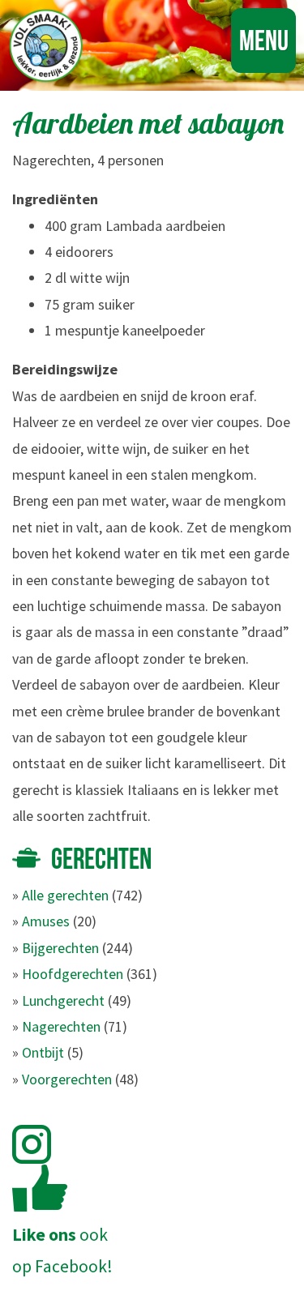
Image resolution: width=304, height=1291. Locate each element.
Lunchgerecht (63, 1000)
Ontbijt (43, 1052)
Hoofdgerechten (72, 973)
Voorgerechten (67, 1079)
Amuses (46, 921)
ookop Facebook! (62, 1250)
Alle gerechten (65, 895)
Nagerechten (61, 1026)
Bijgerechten (60, 947)
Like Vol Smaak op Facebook (39, 1188)
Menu (264, 40)
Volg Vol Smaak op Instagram (41, 1144)
